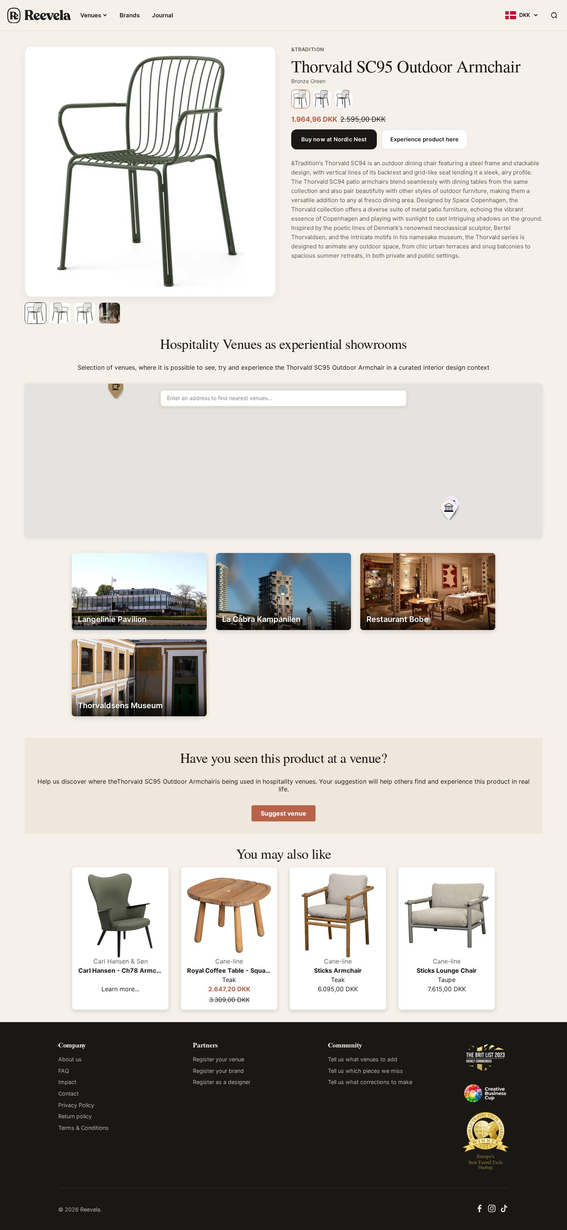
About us (70, 1059)
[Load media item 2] (60, 313)
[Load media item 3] (85, 313)
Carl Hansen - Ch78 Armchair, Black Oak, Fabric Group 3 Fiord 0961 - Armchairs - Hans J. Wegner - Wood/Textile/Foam (120, 970)
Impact (67, 1082)
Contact (68, 1093)
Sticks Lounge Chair (447, 970)
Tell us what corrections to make (370, 1082)
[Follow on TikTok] (504, 1211)
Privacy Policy (76, 1105)
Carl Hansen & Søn (120, 961)
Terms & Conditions (83, 1127)
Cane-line (229, 961)
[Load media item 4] (109, 313)
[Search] (554, 15)
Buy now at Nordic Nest (334, 139)
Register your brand (218, 1070)
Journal (162, 15)
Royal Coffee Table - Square (229, 970)
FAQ (63, 1070)
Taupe (447, 980)
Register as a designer (221, 1082)
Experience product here (424, 139)
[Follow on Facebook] (479, 1211)
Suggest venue (283, 813)
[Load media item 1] (35, 313)
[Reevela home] (38, 15)
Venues (90, 15)
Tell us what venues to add (362, 1059)
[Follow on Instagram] (491, 1211)
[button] (448, 510)
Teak (229, 980)
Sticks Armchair (338, 970)
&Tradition (307, 49)
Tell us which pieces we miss (365, 1070)
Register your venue (218, 1059)
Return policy (75, 1116)
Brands (130, 15)
